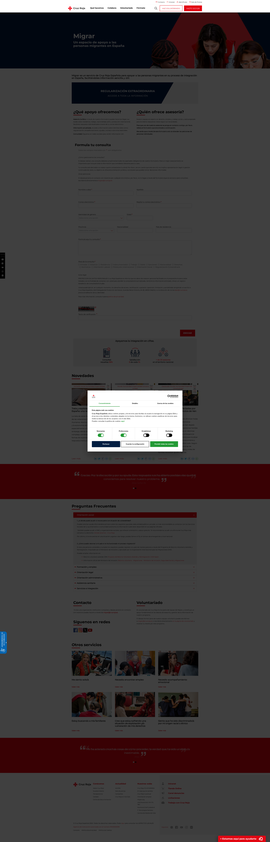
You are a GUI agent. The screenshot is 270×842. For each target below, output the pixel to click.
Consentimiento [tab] (105, 403)
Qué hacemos (97, 8)
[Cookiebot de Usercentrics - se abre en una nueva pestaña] (169, 396)
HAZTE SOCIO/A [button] (193, 8)
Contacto (161, 2)
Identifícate (183, 2)
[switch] (124, 435)
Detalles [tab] (135, 403)
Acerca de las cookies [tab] (165, 403)
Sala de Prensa (196, 2)
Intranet (172, 2)
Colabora (112, 8)
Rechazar (106, 444)
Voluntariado (126, 8)
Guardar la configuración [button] (135, 444)
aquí (123, 421)
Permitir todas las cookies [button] (164, 444)
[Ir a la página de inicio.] (76, 8)
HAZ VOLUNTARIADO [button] (171, 8)
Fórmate (141, 8)
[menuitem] (97, 8)
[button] (156, 8)
